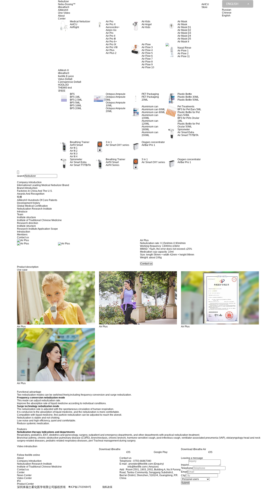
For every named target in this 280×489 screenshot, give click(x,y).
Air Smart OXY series (117, 145)
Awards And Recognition (30, 193)
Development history (28, 203)
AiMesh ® (63, 70)
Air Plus (110, 50)
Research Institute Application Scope (37, 228)
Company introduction (29, 182)
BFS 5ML (75, 102)
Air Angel (147, 24)
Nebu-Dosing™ (66, 4)
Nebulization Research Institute (34, 208)
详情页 (61, 90)
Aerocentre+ (113, 27)
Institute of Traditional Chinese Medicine (39, 220)
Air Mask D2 (184, 30)
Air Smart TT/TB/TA (188, 135)
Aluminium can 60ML (153, 109)
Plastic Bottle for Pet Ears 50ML (189, 114)
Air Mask (182, 24)
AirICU (73, 24)
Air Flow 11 (184, 56)
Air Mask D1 (184, 27)
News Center (24, 475)
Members (22, 234)
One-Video (64, 12)
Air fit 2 (73, 150)
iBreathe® (63, 7)
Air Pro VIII (111, 47)
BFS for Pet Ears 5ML (189, 109)
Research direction (27, 223)
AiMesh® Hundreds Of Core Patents (37, 200)
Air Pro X (111, 24)
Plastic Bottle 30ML (188, 96)
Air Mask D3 (184, 33)
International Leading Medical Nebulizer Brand (43, 185)
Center (62, 18)
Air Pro (109, 33)
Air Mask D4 (184, 35)
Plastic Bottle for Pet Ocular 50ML (189, 125)
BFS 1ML (75, 96)
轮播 (19, 196)
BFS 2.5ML (76, 99)
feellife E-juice (66, 76)
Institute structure (26, 217)
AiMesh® (63, 10)
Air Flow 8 (147, 61)
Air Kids (146, 27)
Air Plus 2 (111, 53)
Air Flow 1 (183, 50)
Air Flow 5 (147, 53)
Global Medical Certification (32, 205)
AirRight (74, 27)
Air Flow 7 (147, 58)
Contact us (23, 237)
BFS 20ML (76, 108)
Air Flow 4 (147, 50)
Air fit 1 (73, 147)
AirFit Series (112, 165)
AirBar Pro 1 (148, 145)
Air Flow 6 (147, 55)
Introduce (22, 211)
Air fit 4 (73, 156)
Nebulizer (63, 1)
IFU (19, 481)
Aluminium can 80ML (153, 112)
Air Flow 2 (183, 53)
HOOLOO (63, 84)
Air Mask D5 (184, 38)
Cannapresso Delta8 (69, 82)
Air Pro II (110, 35)
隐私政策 (107, 487)
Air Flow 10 (148, 67)
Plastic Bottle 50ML (188, 99)
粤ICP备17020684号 (79, 487)
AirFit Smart (76, 145)
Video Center (24, 478)
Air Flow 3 (147, 47)
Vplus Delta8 (65, 79)
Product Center (25, 483)
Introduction (23, 231)
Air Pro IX (111, 44)
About (61, 15)
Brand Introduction (27, 188)
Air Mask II (183, 41)
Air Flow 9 (147, 64)
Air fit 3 (73, 153)
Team (20, 214)
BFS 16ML (76, 105)
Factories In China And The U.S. (34, 190)
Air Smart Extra (186, 132)
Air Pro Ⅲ (111, 38)
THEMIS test (65, 87)
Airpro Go (111, 30)
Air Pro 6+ (111, 41)
